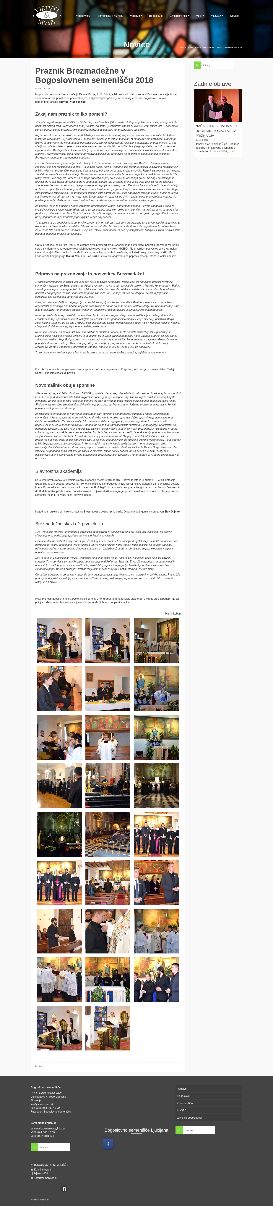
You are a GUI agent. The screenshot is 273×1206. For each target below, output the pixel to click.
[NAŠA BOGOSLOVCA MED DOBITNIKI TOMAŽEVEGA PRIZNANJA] (218, 105)
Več (233, 151)
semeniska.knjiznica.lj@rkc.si (48, 1128)
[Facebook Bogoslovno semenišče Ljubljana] (108, 1144)
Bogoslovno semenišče (57, 1111)
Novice (40, 1066)
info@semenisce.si (42, 1104)
